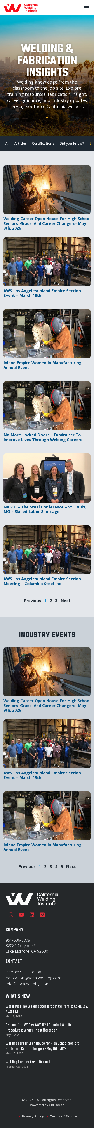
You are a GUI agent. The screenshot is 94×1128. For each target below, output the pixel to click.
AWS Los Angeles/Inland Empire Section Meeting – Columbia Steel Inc (42, 581)
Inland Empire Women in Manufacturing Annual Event (42, 365)
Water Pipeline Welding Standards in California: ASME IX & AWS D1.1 (47, 1009)
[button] (87, 8)
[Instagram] (11, 915)
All (7, 143)
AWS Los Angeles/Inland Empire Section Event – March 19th (42, 293)
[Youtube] (21, 915)
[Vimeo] (42, 915)
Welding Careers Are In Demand (28, 1062)
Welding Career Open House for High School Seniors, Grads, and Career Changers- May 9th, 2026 (47, 223)
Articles (20, 143)
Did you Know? (71, 143)
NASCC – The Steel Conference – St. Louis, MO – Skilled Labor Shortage (44, 509)
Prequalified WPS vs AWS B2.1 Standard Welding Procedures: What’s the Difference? (39, 1028)
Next (65, 600)
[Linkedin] (32, 915)
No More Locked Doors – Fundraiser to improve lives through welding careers (42, 437)
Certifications (43, 143)
